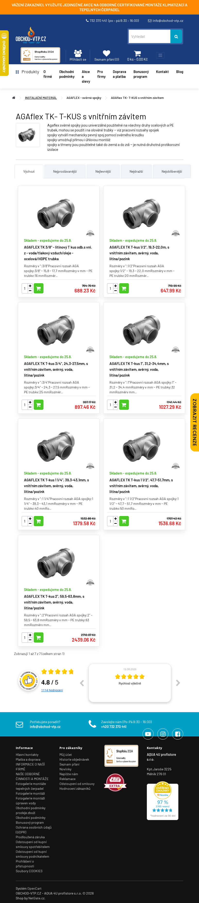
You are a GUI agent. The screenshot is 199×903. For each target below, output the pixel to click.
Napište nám (68, 774)
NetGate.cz (36, 898)
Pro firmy (101, 74)
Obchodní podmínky (30, 817)
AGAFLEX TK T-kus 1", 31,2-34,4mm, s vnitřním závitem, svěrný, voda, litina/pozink (139, 369)
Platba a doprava (28, 759)
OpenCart (34, 888)
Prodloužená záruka (30, 837)
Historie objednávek (74, 759)
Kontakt (162, 71)
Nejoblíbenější (172, 171)
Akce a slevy (86, 76)
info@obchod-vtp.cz (168, 20)
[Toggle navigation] (160, 55)
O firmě (47, 74)
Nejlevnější (103, 171)
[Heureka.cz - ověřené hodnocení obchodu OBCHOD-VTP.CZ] (162, 800)
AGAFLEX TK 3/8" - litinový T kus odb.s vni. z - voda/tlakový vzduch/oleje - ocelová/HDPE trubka (58, 253)
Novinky (65, 769)
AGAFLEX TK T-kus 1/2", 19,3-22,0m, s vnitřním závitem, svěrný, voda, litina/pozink (139, 253)
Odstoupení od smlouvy (76, 784)
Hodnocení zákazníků (75, 788)
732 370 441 (114, 20)
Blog (179, 71)
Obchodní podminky (67, 74)
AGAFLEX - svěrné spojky (83, 98)
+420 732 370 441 (113, 727)
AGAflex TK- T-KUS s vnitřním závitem (137, 98)
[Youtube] (148, 734)
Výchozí (28, 171)
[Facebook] (177, 734)
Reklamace (67, 779)
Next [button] (178, 682)
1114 (52, 690)
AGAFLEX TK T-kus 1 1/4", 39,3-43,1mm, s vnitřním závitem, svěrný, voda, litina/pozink (56, 486)
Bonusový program (141, 74)
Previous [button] (81, 682)
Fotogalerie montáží (30, 793)
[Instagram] (162, 734)
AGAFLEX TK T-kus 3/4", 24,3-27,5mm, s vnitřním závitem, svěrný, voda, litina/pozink (56, 369)
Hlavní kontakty (27, 754)
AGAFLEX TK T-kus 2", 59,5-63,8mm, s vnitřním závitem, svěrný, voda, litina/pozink (54, 602)
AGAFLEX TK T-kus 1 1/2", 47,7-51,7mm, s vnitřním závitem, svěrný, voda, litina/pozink (141, 486)
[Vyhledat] (176, 36)
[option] (130, 682)
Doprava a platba (119, 74)
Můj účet (65, 754)
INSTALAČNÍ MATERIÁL (41, 98)
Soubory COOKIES (29, 871)
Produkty (29, 71)
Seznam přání (69, 764)
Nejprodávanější (65, 171)
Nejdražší (136, 171)
